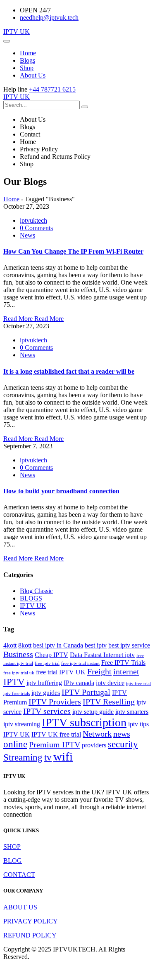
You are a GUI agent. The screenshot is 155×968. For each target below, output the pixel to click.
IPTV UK (16, 31)
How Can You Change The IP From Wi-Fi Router (73, 251)
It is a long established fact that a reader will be (68, 371)
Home (11, 199)
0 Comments (36, 227)
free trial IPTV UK (61, 672)
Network (97, 733)
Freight (99, 671)
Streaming (23, 757)
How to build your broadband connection (61, 491)
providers (94, 745)
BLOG (12, 860)
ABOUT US (20, 907)
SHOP (12, 846)
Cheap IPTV (51, 655)
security (123, 744)
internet (126, 671)
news (121, 733)
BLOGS (31, 598)
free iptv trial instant (80, 663)
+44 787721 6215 (52, 89)
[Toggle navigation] (6, 41)
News (27, 235)
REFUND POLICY (30, 935)
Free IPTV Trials (123, 663)
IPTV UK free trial (56, 734)
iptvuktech (33, 220)
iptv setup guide (93, 712)
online (15, 744)
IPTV (14, 681)
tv (48, 757)
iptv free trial (138, 683)
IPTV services (47, 711)
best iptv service (129, 645)
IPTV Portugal (86, 692)
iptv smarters (131, 712)
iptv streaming (21, 724)
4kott (10, 645)
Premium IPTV (54, 744)
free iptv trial (47, 663)
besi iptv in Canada (58, 645)
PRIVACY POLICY (30, 921)
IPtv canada (79, 683)
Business (18, 654)
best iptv (96, 645)
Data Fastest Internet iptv (102, 655)
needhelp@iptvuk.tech (49, 17)
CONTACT (19, 874)
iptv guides (45, 693)
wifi (63, 756)
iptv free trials (16, 693)
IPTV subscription (84, 722)
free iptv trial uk (18, 673)
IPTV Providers (55, 701)
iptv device (110, 683)
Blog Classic (36, 590)
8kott (24, 645)
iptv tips (138, 724)
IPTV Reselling (109, 701)
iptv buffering (44, 683)
